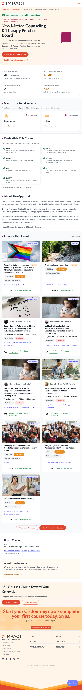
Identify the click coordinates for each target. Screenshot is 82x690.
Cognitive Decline (51, 405)
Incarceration (10, 345)
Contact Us (5, 654)
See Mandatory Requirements (14, 60)
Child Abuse (66, 345)
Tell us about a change (13, 574)
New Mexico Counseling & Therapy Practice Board (22, 551)
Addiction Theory (62, 284)
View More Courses (27, 528)
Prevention (49, 284)
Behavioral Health (32, 243)
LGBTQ (8, 284)
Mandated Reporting (52, 345)
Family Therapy (65, 405)
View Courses (10, 126)
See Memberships (30, 602)
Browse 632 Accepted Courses (15, 54)
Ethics (24, 284)
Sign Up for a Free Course (53, 528)
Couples (16, 284)
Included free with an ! (18, 352)
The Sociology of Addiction (56, 265)
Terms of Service (7, 643)
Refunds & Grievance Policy (11, 651)
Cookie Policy (6, 648)
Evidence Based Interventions (23, 342)
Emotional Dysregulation (13, 514)
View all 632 (75, 236)
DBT (29, 511)
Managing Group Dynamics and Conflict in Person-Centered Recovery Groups (20, 447)
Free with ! (23, 290)
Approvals (5, 9)
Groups (8, 462)
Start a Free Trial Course (41, 627)
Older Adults (50, 407)
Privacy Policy (6, 645)
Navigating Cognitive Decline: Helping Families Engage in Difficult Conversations (60, 390)
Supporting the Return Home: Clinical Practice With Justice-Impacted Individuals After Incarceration (19, 328)
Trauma (8, 342)
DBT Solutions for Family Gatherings (19, 499)
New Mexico (16, 9)
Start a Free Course (11, 602)
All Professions (73, 299)
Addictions (75, 243)
